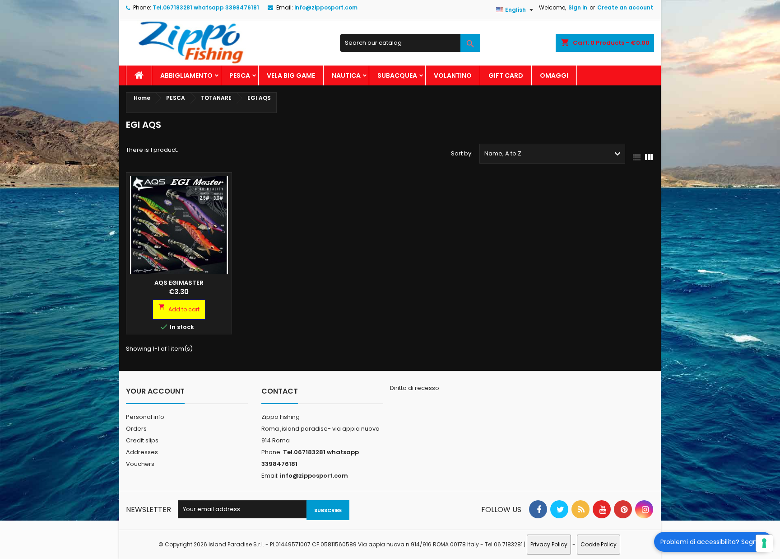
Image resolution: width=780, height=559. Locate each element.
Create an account (625, 7)
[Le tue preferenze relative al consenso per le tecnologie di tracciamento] (764, 543)
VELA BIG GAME (291, 75)
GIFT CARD (505, 75)
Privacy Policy (548, 544)
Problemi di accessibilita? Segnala (713, 541)
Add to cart (179, 308)
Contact (279, 391)
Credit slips (142, 440)
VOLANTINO (453, 75)
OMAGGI (554, 75)
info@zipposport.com (326, 7)
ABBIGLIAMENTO (186, 75)
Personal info (145, 417)
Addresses (142, 452)
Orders (136, 428)
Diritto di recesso (414, 388)
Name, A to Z (553, 154)
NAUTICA (346, 75)
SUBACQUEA (397, 75)
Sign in (577, 7)
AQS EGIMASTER (179, 282)
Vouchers (140, 464)
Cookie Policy (598, 544)
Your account (155, 391)
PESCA (239, 75)
